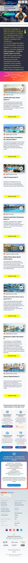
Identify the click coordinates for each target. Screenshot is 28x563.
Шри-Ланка (17, 523)
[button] (26, 2)
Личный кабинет (4, 515)
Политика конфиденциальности (14, 549)
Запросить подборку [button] (10, 14)
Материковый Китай (19, 504)
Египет (16, 517)
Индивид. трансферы (5, 511)
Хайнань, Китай (18, 502)
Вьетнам (16, 509)
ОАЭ (15, 519)
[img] (21, 530)
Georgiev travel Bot (5, 509)
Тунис (16, 525)
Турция (16, 515)
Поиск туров (3, 502)
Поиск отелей (4, 504)
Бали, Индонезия (18, 513)
